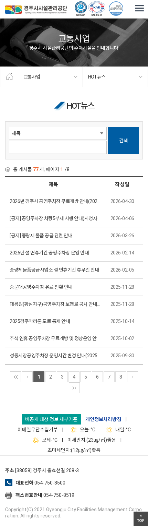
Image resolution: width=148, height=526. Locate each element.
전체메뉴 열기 (139, 8)
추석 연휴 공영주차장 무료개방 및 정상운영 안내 (55, 338)
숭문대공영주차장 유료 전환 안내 (41, 287)
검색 (123, 140)
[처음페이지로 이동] (15, 376)
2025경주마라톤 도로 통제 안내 (40, 321)
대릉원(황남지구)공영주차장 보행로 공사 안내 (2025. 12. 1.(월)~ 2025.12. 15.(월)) (55, 304)
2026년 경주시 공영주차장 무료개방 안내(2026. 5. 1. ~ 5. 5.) (55, 201)
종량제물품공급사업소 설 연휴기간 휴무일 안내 (54, 270)
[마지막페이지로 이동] (74, 387)
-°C (87, 429)
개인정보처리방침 (103, 419)
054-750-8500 (49, 483)
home (9, 77)
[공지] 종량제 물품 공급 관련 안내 (41, 235)
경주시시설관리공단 (36, 10)
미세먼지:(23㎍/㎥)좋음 (91, 440)
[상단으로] (141, 519)
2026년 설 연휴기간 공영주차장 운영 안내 (49, 252)
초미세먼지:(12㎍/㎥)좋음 (74, 450)
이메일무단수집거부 (38, 429)
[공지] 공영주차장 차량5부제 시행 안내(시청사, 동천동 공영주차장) (55, 218)
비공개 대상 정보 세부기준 (51, 419)
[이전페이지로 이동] (27, 376)
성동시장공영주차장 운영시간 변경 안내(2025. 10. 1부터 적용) (55, 355)
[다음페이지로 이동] (132, 376)
